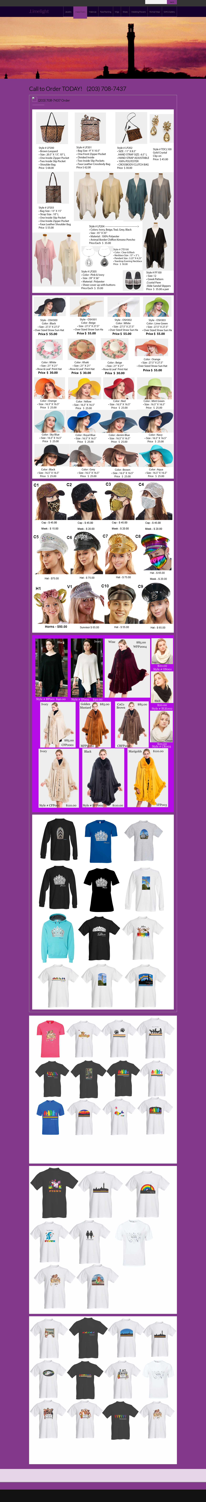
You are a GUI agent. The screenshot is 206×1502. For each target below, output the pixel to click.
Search (172, 2)
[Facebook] (41, 3)
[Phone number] (31, 3)
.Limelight (39, 11)
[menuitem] (68, 11)
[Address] (38, 3)
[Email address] (34, 3)
